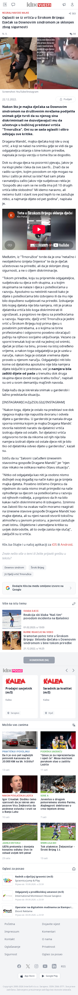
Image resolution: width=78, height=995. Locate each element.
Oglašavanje (12, 946)
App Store (29, 975)
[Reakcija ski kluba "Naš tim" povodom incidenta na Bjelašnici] (11, 619)
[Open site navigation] (5, 4)
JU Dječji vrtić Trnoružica (18, 574)
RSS (63, 966)
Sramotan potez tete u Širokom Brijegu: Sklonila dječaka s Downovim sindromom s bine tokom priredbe (49, 640)
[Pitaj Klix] (13, 4)
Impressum (12, 931)
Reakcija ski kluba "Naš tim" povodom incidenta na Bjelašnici (46, 617)
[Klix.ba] (39, 4)
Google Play (52, 975)
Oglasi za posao (52, 954)
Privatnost (48, 946)
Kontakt (10, 939)
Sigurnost (11, 954)
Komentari (48, 931)
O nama (47, 939)
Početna (10, 924)
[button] (66, 670)
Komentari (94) (39, 660)
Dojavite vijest (51, 924)
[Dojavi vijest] (64, 4)
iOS (54, 544)
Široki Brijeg (37, 567)
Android (66, 544)
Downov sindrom (14, 567)
